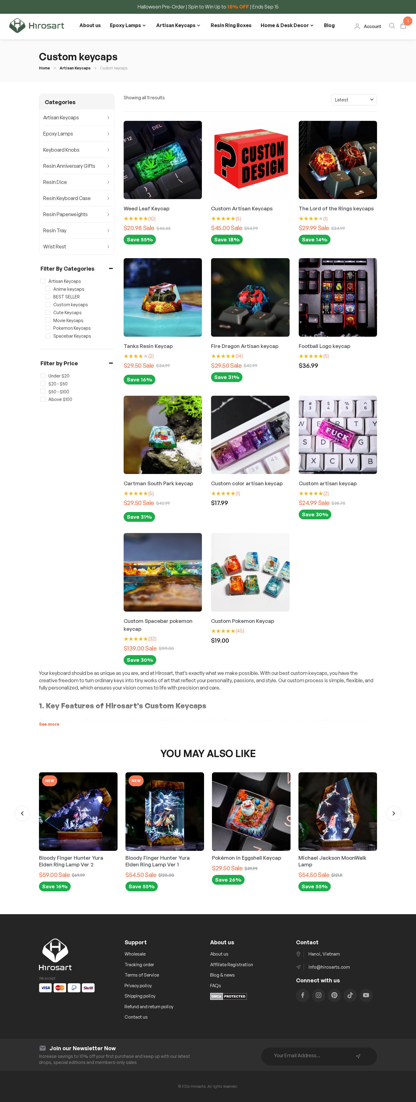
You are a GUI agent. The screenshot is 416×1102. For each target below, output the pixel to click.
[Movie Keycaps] (47, 320)
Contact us (136, 1017)
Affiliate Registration (231, 964)
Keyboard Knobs (61, 150)
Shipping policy (140, 996)
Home (44, 68)
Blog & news (222, 975)
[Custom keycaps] (47, 304)
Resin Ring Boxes (231, 25)
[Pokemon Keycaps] (47, 327)
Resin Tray (54, 230)
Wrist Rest (54, 247)
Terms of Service (142, 975)
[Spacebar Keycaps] (47, 335)
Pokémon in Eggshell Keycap (246, 858)
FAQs (215, 985)
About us (90, 25)
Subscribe (358, 1056)
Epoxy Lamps (125, 25)
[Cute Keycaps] (47, 312)
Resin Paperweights (65, 214)
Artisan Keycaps (176, 25)
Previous (22, 813)
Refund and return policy (149, 1006)
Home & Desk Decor (285, 25)
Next (393, 813)
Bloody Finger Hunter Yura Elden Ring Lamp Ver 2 (71, 861)
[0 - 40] (43, 375)
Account (372, 26)
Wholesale (135, 954)
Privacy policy (138, 985)
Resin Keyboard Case (67, 198)
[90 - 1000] (43, 399)
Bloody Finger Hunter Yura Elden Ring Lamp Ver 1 (157, 861)
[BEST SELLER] (47, 296)
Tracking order (139, 964)
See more (49, 724)
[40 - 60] (43, 383)
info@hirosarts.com (329, 967)
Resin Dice (55, 182)
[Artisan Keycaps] (43, 281)
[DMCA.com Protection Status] (228, 998)
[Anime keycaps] (47, 288)
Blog (329, 25)
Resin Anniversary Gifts (69, 166)
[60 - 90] (43, 391)
